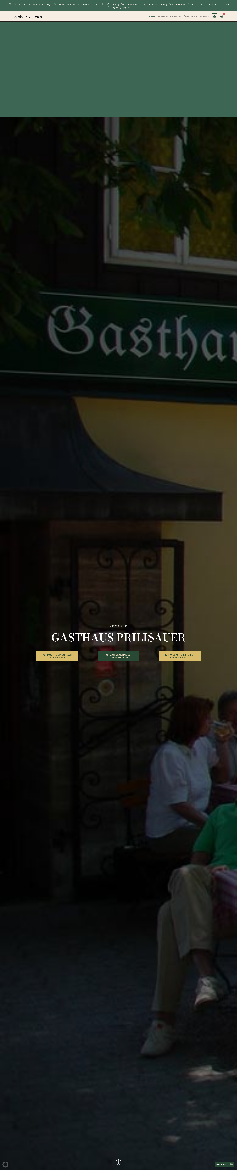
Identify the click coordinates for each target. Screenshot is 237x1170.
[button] (5, 1164)
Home (151, 16)
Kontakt (205, 16)
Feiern (174, 16)
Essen (161, 16)
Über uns (189, 16)
